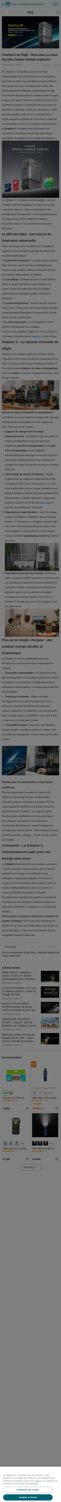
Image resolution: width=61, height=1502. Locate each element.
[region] (30, 1484)
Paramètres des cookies (28, 1490)
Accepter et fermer (28, 1497)
